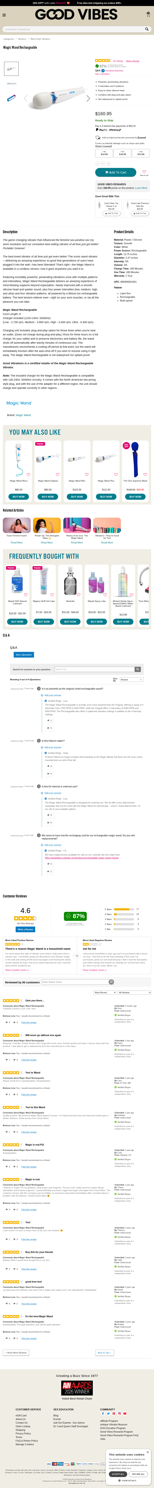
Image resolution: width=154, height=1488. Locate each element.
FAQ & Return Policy (27, 1440)
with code (51, 3)
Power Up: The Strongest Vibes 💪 (47, 536)
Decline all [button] (138, 1474)
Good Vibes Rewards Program (116, 1431)
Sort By (115, 680)
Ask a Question (102, 74)
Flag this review (29, 1022)
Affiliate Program (109, 1420)
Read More (17, 542)
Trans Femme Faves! (16, 535)
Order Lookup (23, 1426)
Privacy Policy (23, 1433)
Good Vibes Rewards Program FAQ (119, 1435)
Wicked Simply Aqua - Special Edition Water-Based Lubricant (123, 603)
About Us (21, 1419)
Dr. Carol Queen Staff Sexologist (70, 1426)
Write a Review (132, 61)
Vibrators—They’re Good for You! (107, 536)
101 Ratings (118, 61)
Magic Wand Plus (106, 480)
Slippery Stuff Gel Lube (44, 601)
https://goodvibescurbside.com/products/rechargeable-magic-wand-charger (82, 858)
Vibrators (22, 39)
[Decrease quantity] (97, 163)
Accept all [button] (118, 1474)
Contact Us (22, 1422)
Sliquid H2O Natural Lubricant (17, 602)
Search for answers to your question (31, 669)
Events (57, 1419)
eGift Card (21, 1415)
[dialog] (128, 1467)
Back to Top (103, 1352)
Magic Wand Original (48, 480)
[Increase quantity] (108, 163)
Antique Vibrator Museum (113, 1424)
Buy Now (19, 496)
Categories (8, 39)
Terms (19, 1437)
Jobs (102, 1438)
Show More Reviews (17, 1352)
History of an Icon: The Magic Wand (77, 536)
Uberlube (70, 601)
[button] (4, 14)
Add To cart (117, 172)
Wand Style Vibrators (40, 39)
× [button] (147, 1452)
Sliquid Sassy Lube (97, 601)
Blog (55, 1415)
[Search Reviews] (111, 982)
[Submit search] (138, 669)
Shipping (20, 1429)
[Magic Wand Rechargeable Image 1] (57, 98)
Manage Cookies (25, 1444)
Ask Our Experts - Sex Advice (69, 1422)
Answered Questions (114, 71)
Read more (126, 1468)
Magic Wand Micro (19, 480)
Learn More (141, 187)
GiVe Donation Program (113, 1428)
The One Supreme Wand (135, 480)
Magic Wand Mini (77, 480)
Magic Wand (23, 415)
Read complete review (15, 970)
